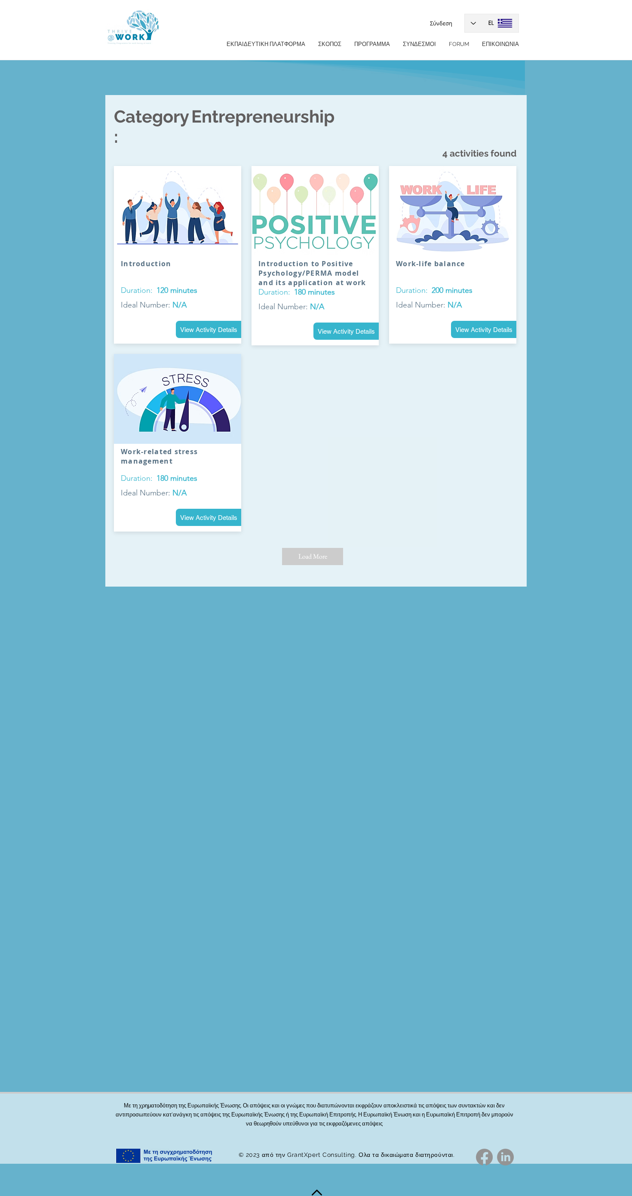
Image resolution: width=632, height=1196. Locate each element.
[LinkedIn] (505, 1157)
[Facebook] (484, 1157)
